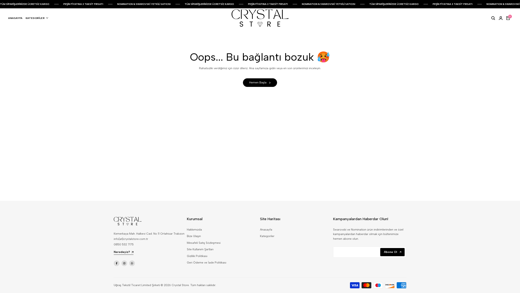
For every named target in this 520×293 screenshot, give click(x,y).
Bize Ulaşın (194, 236)
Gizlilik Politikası (197, 256)
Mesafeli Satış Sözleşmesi (204, 243)
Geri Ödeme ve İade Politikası (206, 262)
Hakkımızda (194, 229)
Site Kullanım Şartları (200, 249)
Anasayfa (266, 229)
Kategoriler (267, 236)
